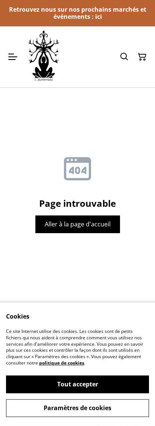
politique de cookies (61, 363)
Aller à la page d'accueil (78, 224)
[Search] (124, 57)
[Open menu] (13, 57)
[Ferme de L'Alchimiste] (43, 56)
